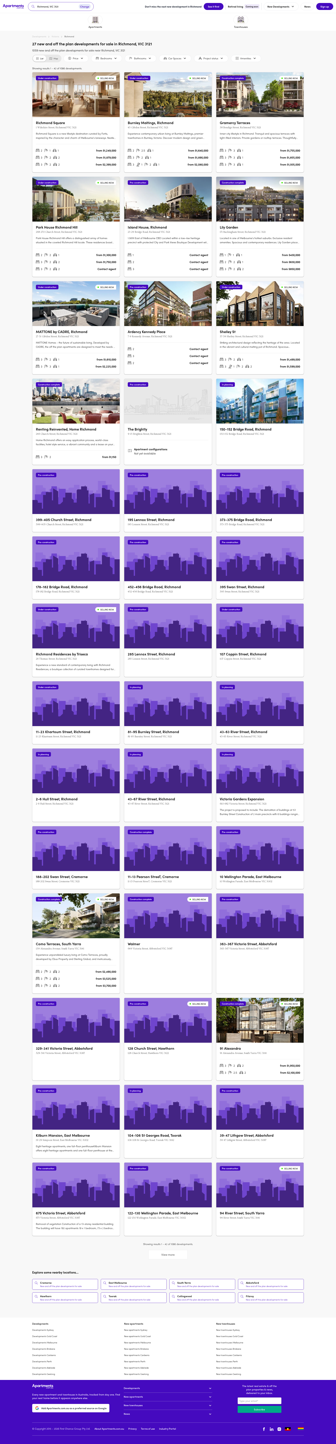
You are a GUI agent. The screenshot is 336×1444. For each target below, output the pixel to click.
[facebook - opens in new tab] (264, 1429)
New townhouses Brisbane (228, 1348)
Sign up (324, 6)
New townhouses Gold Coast (229, 1336)
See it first (213, 6)
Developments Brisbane (43, 1348)
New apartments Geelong (136, 1374)
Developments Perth (42, 1361)
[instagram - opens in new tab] (279, 1429)
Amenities (245, 58)
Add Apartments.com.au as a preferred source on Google (74, 1408)
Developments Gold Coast (44, 1336)
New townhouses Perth (227, 1361)
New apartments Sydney (135, 1329)
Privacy (132, 1428)
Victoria (55, 36)
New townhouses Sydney (228, 1329)
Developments (39, 36)
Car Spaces (174, 58)
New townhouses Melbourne (229, 1342)
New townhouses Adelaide (228, 1367)
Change (84, 6)
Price (75, 58)
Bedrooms (106, 58)
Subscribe (259, 1409)
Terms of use (148, 1428)
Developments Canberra (44, 1355)
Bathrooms (140, 58)
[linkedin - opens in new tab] (272, 1429)
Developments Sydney (43, 1329)
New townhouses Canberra (229, 1355)
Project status (210, 58)
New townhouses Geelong (228, 1374)
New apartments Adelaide (136, 1367)
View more (168, 1255)
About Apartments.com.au (109, 1428)
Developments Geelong (43, 1374)
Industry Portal (167, 1428)
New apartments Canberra (136, 1355)
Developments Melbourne (44, 1342)
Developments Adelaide (43, 1367)
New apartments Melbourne (137, 1342)
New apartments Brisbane (136, 1348)
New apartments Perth (134, 1361)
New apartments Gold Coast (137, 1336)
